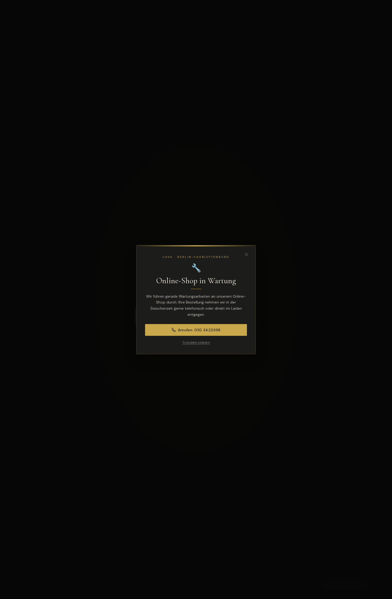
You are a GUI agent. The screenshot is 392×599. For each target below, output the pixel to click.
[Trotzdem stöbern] (246, 254)
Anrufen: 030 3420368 (199, 330)
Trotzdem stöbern (196, 342)
